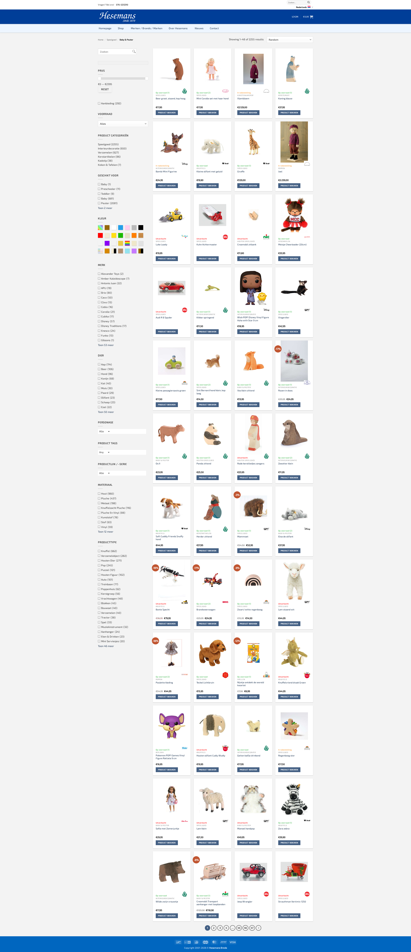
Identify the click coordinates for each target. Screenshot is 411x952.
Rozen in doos (285, 390)
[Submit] (308, 2)
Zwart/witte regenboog (249, 609)
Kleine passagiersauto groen (171, 390)
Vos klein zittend (245, 390)
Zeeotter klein (285, 463)
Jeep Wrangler (244, 901)
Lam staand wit (286, 609)
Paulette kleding (164, 682)
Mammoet (242, 536)
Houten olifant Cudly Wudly (211, 755)
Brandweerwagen (206, 609)
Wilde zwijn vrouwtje (167, 901)
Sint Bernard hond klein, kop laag (211, 392)
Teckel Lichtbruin (205, 682)
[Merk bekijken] (184, 91)
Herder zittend (204, 536)
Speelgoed (111, 39)
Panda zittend (204, 463)
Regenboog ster (286, 755)
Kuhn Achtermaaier (207, 244)
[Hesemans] (117, 17)
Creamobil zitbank (246, 244)
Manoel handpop (246, 828)
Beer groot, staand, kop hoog (170, 98)
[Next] (258, 928)
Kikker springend (205, 317)
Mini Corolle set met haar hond (213, 98)
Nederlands (301, 7)
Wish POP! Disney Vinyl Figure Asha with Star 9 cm (253, 319)
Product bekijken (166, 112)
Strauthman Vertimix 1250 (292, 901)
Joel (280, 171)
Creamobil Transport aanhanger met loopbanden (211, 903)
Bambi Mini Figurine (166, 171)
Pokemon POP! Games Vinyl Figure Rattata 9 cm (170, 757)
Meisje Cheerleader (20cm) (292, 244)
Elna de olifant (285, 536)
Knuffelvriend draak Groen (292, 682)
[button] (295, 16)
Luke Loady (161, 244)
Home (100, 39)
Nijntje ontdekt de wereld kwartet (250, 684)
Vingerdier (283, 317)
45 (239, 927)
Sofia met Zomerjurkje (167, 828)
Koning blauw (285, 98)
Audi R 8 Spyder (164, 317)
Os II (158, 463)
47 (252, 927)
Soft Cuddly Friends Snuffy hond (169, 538)
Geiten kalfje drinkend (248, 755)
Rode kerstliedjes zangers (250, 463)
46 (245, 927)
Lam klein (201, 828)
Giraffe (241, 171)
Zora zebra (283, 828)
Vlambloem (243, 98)
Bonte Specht (163, 609)
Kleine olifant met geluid (209, 171)
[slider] (99, 78)
